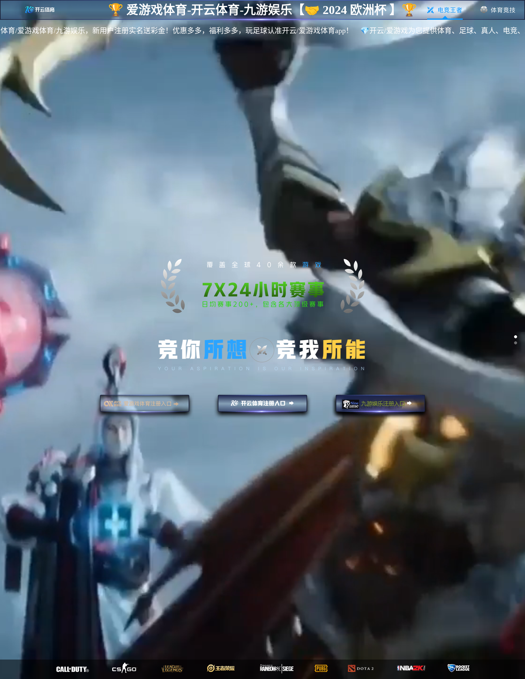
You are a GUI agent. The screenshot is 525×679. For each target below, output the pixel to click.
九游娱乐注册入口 (380, 406)
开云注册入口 (262, 406)
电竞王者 (445, 10)
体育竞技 (498, 10)
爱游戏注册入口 (144, 406)
